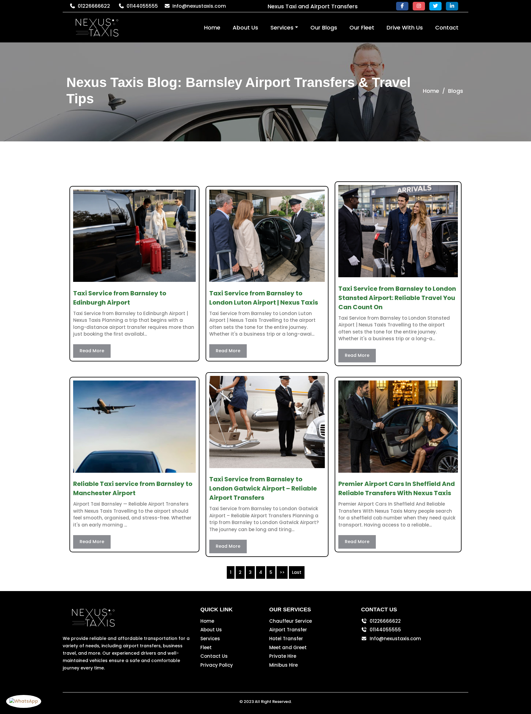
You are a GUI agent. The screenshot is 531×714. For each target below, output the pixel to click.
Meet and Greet (288, 647)
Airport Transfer (288, 629)
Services (281, 27)
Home (212, 27)
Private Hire (282, 656)
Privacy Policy (216, 665)
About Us (245, 27)
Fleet (206, 647)
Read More (92, 351)
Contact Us (214, 656)
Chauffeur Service (290, 621)
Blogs (455, 91)
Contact (446, 27)
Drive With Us (405, 27)
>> (282, 572)
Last (296, 572)
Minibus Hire (283, 665)
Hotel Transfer (286, 638)
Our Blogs (323, 27)
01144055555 (142, 6)
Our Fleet (361, 27)
